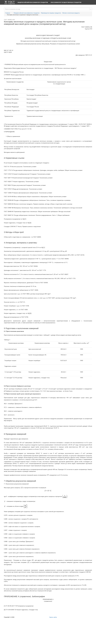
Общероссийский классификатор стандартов (33, 2)
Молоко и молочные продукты (71, 13)
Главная (7, 13)
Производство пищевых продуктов (51, 13)
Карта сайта (53, 617)
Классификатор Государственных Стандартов (66, 2)
